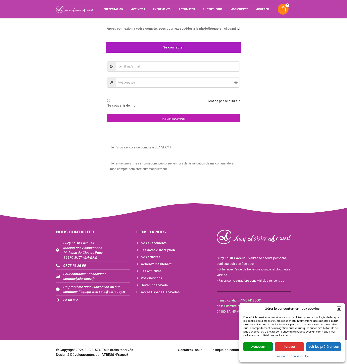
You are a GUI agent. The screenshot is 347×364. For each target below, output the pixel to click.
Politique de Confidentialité (292, 356)
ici (238, 28)
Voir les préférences (323, 347)
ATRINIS (108, 355)
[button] (339, 309)
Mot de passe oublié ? (224, 101)
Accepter (258, 347)
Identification (173, 119)
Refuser (289, 347)
